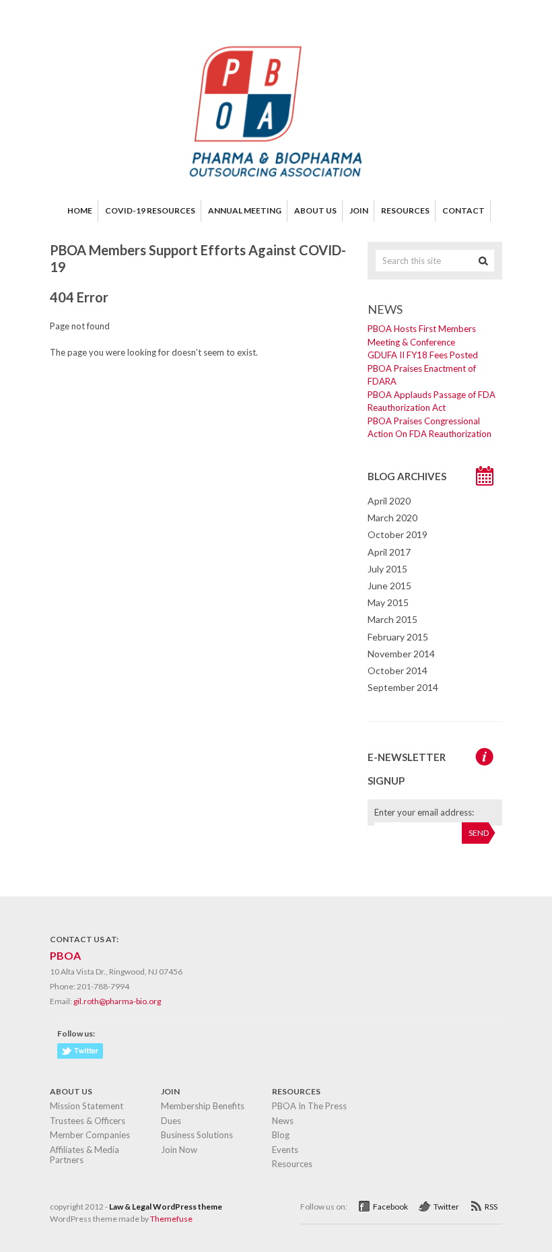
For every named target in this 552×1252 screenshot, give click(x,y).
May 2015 (388, 602)
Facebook (390, 1206)
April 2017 (389, 552)
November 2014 (401, 653)
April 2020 (389, 500)
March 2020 (392, 517)
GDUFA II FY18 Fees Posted (423, 355)
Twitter (446, 1206)
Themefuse (171, 1219)
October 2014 (397, 670)
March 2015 (392, 619)
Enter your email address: (424, 812)
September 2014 (403, 687)
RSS (491, 1206)
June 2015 (389, 585)
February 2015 (398, 637)
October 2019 (397, 534)
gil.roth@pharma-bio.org (117, 1001)
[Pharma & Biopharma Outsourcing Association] (276, 181)
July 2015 (387, 568)
